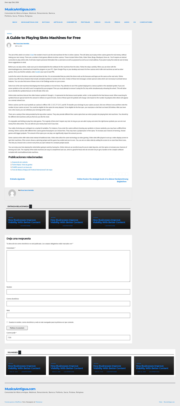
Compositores (146, 22)
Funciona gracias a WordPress (13, 402)
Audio (126, 22)
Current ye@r (11, 333)
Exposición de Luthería (19, 162)
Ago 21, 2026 (141, 371)
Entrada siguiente (17, 179)
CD (134, 22)
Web (8, 310)
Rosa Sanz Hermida (22, 43)
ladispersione (25, 225)
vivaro (32, 55)
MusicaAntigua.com (20, 9)
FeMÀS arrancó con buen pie (22, 167)
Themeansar (39, 402)
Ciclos (107, 22)
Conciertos (72, 22)
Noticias (46, 22)
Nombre (9, 287)
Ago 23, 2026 (13, 371)
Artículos (58, 22)
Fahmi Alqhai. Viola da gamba (22, 165)
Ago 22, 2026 (56, 371)
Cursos (97, 22)
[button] (170, 22)
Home (160, 402)
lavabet (37, 72)
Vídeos (117, 22)
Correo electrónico (13, 299)
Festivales (85, 22)
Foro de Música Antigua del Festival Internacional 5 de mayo (32, 170)
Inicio (14, 22)
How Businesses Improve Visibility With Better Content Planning (24, 222)
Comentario (11, 248)
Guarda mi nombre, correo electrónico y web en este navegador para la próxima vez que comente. (41, 322)
